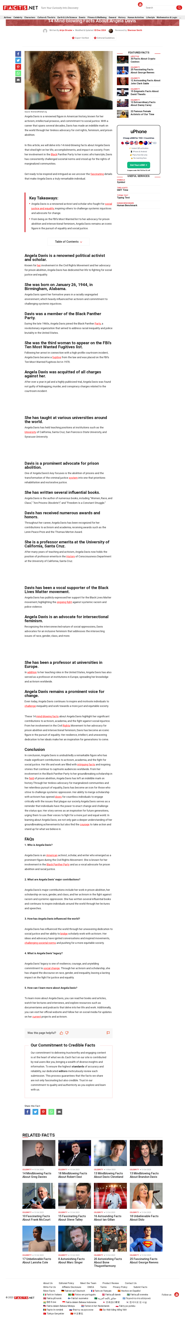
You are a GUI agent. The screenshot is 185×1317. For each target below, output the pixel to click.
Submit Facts (140, 1287)
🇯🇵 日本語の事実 (111, 1302)
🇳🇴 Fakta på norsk (52, 1298)
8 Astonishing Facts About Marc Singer (71, 1260)
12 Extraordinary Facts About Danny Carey (143, 104)
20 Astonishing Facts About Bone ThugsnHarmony (108, 1262)
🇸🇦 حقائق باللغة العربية (105, 1298)
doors (58, 796)
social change (52, 968)
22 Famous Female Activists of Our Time (142, 113)
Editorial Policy (66, 1283)
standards (78, 1066)
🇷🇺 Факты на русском (81, 1309)
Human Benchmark (127, 205)
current (36, 1016)
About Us (48, 1283)
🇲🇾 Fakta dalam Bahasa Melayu (59, 1306)
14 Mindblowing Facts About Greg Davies (36, 1175)
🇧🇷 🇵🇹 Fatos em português (82, 1294)
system (73, 477)
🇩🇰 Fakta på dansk (111, 1294)
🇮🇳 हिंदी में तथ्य (49, 1302)
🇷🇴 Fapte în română (53, 1309)
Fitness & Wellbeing (97, 17)
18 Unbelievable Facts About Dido (144, 1217)
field (31, 778)
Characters (29, 17)
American (52, 855)
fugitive (56, 357)
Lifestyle (150, 17)
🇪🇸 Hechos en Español (129, 1290)
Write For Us (49, 1287)
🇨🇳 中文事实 (76, 1313)
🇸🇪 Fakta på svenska (137, 1294)
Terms (103, 1287)
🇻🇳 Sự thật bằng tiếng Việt (113, 1309)
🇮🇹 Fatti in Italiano (52, 1294)
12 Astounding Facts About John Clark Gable (145, 82)
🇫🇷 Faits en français (101, 1290)
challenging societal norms (40, 942)
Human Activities (136, 17)
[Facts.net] (20, 7)
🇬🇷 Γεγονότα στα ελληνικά (136, 1298)
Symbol (121, 182)
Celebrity (17, 17)
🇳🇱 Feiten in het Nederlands (95, 1306)
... (180, 17)
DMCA (90, 1287)
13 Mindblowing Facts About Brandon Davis (144, 1175)
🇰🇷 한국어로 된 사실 (136, 1302)
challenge (30, 705)
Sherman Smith (134, 30)
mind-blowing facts (47, 716)
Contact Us (131, 1283)
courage (84, 824)
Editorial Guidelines (106, 38)
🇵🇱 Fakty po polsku (125, 1306)
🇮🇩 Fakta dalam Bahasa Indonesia (79, 1302)
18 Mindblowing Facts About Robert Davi (72, 1175)
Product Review (110, 1283)
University (30, 432)
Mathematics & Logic (167, 17)
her (39, 265)
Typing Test (123, 197)
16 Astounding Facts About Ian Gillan (107, 1217)
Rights (66, 725)
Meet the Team (88, 1283)
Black (54, 154)
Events (82, 17)
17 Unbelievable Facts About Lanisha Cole (36, 1260)
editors (63, 1071)
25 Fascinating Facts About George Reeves (142, 71)
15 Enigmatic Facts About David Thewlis (145, 93)
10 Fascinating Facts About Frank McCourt (36, 1217)
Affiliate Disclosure (71, 1287)
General (112, 17)
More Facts (49, 1290)
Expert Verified (82, 38)
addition (32, 672)
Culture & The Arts (46, 17)
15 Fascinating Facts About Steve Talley (72, 1217)
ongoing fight (64, 602)
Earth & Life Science (67, 17)
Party (98, 323)
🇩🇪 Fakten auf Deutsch (73, 1290)
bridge (64, 933)
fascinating (97, 174)
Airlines (7, 17)
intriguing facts (86, 764)
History (121, 17)
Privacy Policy (120, 1287)
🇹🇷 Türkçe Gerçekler (53, 1313)
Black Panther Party (58, 864)
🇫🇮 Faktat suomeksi (78, 1298)
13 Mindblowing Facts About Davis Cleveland (108, 1175)
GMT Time (122, 190)
